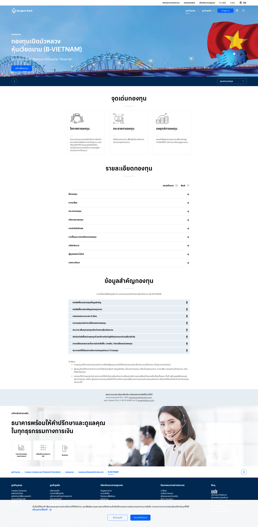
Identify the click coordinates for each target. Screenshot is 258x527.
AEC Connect (167, 499)
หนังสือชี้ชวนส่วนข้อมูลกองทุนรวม (87, 309)
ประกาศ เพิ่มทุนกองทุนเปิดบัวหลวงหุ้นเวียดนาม (93, 330)
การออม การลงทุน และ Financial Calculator (43, 472)
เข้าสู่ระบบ (225, 10)
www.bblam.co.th (146, 400)
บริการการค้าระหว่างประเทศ (61, 496)
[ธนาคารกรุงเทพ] (22, 10)
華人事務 (222, 3)
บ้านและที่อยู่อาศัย (18, 499)
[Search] (243, 10)
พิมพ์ (183, 185)
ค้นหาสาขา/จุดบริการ (219, 497)
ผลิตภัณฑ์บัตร (17, 493)
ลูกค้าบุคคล (191, 10)
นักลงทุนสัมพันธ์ (189, 3)
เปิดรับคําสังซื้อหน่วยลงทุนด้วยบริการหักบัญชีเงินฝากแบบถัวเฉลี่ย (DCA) (104, 336)
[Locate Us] (237, 10)
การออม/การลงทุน (19, 490)
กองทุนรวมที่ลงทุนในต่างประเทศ (90, 472)
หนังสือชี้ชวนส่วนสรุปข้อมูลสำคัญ (87, 302)
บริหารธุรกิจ (55, 490)
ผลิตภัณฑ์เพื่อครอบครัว (21, 496)
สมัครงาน (104, 499)
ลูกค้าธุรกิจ (206, 10)
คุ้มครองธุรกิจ (56, 499)
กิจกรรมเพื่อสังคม (107, 496)
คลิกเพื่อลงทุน (21, 68)
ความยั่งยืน (105, 493)
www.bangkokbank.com (140, 397)
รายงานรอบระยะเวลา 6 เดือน (85, 316)
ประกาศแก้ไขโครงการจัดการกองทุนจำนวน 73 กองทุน (95, 350)
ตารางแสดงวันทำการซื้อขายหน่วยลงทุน (89, 323)
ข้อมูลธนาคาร (106, 490)
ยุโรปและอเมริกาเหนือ (169, 496)
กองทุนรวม (69, 472)
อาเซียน (164, 490)
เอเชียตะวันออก (167, 493)
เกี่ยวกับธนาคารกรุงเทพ (207, 3)
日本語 (232, 3)
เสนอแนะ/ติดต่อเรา (219, 495)
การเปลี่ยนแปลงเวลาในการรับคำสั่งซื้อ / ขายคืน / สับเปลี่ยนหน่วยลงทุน (102, 343)
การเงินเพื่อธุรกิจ (57, 493)
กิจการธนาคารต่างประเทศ (171, 3)
